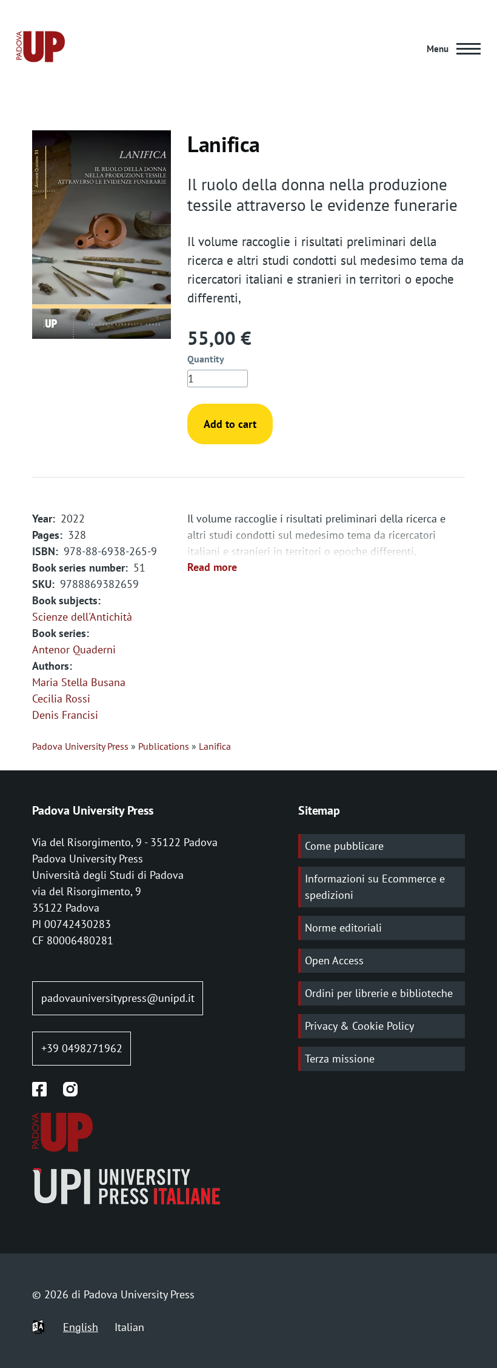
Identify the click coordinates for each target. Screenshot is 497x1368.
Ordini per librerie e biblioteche (379, 993)
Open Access (334, 960)
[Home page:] (40, 48)
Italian (129, 1327)
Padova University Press (80, 746)
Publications (163, 746)
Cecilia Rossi (61, 699)
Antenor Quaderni (74, 649)
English (80, 1327)
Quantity (205, 359)
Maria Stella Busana (78, 682)
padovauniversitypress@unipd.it (118, 998)
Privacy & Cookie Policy (359, 1026)
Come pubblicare (344, 846)
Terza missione (340, 1059)
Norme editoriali (343, 928)
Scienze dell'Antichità (82, 617)
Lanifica (215, 746)
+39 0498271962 (81, 1048)
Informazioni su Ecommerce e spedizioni (375, 887)
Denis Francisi (65, 715)
